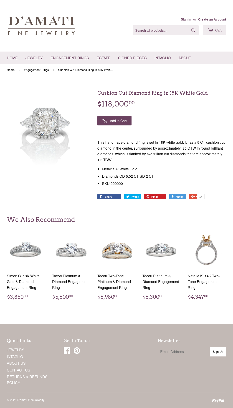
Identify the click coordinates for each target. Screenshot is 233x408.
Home (12, 57)
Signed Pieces (132, 57)
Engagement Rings (70, 57)
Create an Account (212, 19)
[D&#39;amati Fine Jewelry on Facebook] (66, 351)
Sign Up (218, 351)
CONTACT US (18, 370)
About (184, 57)
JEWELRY (15, 349)
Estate (103, 57)
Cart (218, 30)
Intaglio (162, 57)
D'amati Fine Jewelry (31, 400)
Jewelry (34, 57)
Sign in (186, 19)
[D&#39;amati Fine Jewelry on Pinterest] (76, 351)
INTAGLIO (15, 356)
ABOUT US (16, 363)
